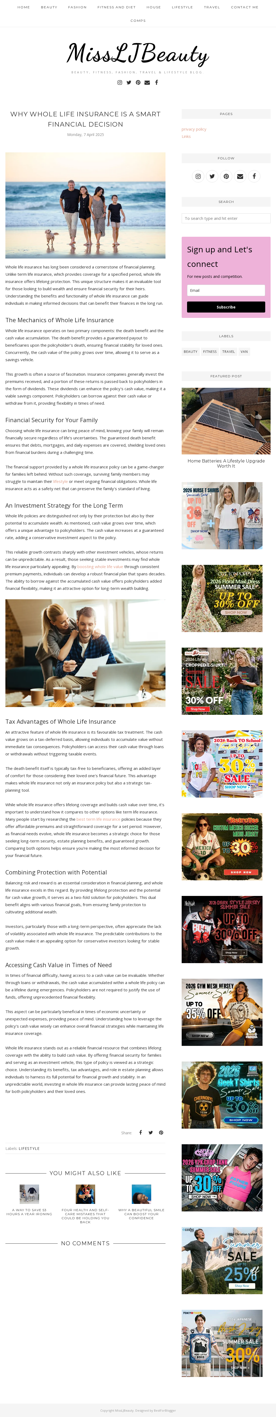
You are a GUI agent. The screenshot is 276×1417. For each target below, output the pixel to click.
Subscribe (226, 307)
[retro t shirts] (222, 878)
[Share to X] (150, 1132)
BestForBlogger (165, 1410)
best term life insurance (98, 819)
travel (228, 351)
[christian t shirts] (222, 1292)
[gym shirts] (222, 1044)
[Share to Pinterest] (161, 1132)
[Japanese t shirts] (222, 1375)
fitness (210, 351)
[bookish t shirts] (222, 713)
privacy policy (194, 129)
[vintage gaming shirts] (222, 961)
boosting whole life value (100, 566)
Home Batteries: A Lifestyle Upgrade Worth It (226, 463)
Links (186, 136)
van (244, 351)
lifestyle (60, 481)
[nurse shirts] (222, 547)
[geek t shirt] (222, 1127)
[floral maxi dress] (222, 630)
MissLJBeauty (138, 52)
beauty (191, 351)
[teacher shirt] (222, 796)
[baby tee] (222, 1209)
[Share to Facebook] (140, 1132)
